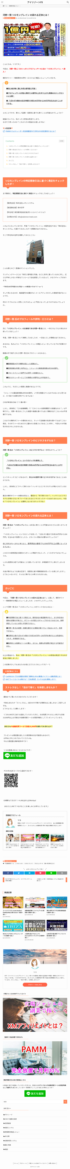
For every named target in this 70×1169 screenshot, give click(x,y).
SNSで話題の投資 (11, 1119)
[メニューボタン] (2, 2)
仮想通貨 (8, 1123)
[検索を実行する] (65, 1102)
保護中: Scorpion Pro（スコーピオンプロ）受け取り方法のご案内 (57, 845)
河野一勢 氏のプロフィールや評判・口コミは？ (23, 150)
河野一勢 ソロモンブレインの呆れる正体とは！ (23, 157)
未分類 (7, 1136)
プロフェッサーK (38, 863)
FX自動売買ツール (9, 863)
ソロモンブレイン (28, 863)
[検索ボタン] (68, 2)
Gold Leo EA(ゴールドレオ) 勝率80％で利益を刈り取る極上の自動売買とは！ (27, 845)
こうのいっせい (19, 863)
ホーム (16, 1163)
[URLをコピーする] (62, 873)
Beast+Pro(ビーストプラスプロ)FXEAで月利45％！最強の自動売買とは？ (42, 845)
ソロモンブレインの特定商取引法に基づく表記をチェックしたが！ (29, 146)
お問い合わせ (52, 1163)
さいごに (11, 160)
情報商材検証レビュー (10, 18)
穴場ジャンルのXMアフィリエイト (38, 1163)
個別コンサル (9, 1128)
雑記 (6, 1149)
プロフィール (23, 1163)
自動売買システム (30, 840)
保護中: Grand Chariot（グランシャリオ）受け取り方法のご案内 (12, 845)
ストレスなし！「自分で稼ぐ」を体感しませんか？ (24, 164)
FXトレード (8, 1114)
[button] (8, 873)
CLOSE (61, 141)
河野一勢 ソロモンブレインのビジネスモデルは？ (24, 153)
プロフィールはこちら (35, 985)
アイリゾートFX (35, 2)
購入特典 (17, 840)
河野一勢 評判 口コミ (49, 863)
